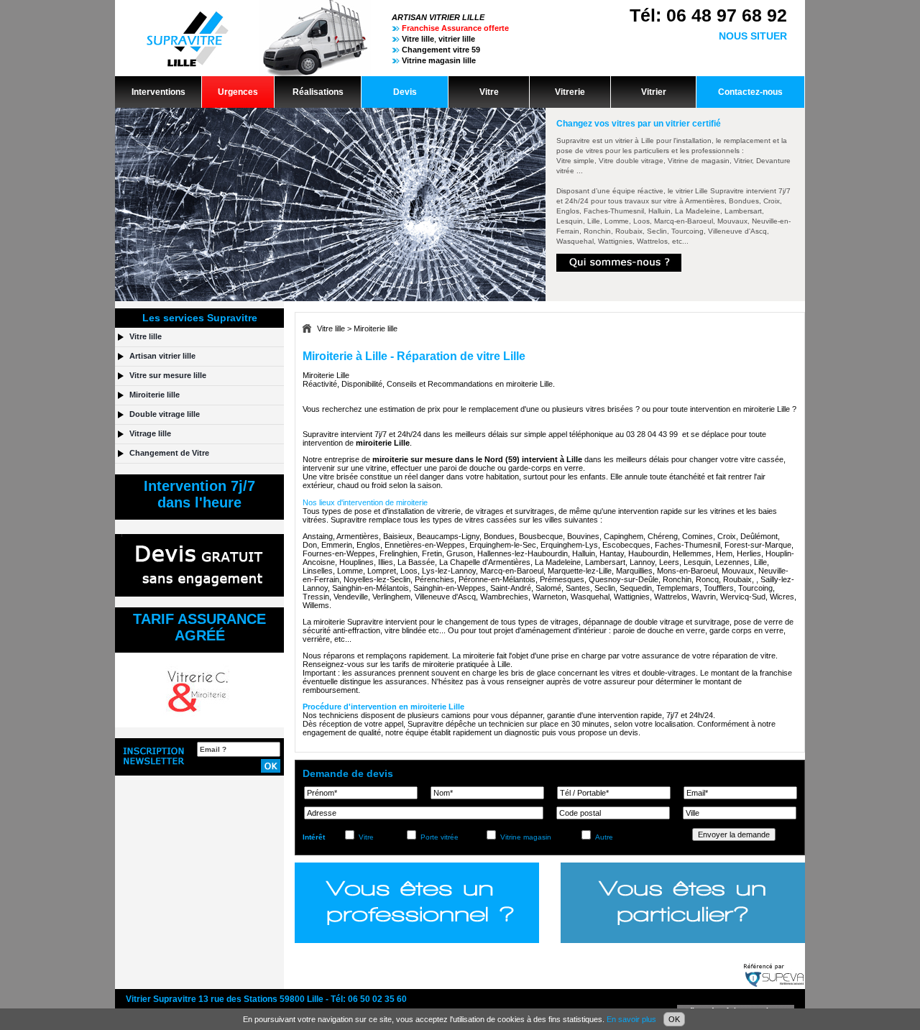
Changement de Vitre (169, 453)
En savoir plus (631, 1019)
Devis (405, 92)
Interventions (158, 92)
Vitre (489, 92)
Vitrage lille (150, 433)
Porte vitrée (439, 837)
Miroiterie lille (375, 328)
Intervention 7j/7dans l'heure (199, 494)
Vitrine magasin (525, 837)
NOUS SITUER (753, 36)
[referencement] (774, 986)
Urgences (238, 92)
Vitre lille (331, 328)
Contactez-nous (750, 92)
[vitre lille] (254, 73)
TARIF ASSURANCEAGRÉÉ (199, 627)
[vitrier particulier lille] (683, 903)
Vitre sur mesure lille (167, 375)
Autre (604, 837)
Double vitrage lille (164, 414)
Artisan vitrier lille (162, 355)
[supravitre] (618, 269)
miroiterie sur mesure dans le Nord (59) (446, 459)
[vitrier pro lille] (417, 903)
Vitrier (653, 92)
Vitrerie (570, 92)
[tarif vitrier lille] (199, 724)
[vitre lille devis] (199, 593)
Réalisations (318, 92)
